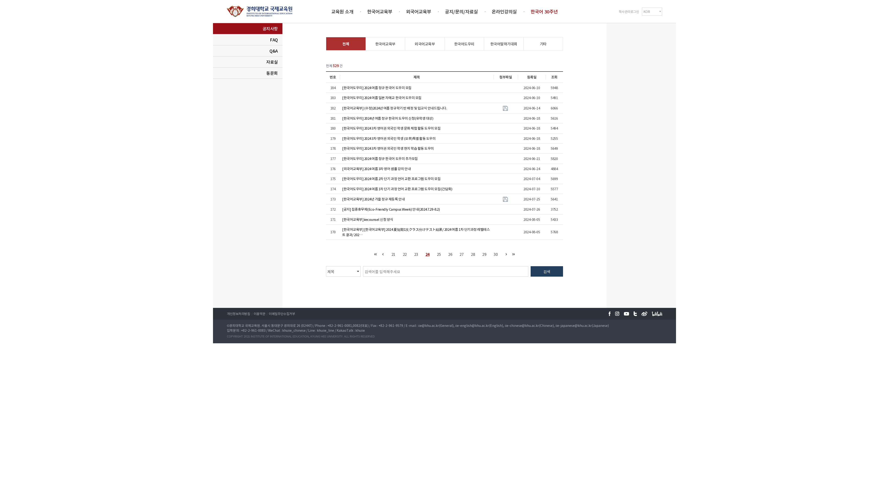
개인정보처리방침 (238, 313)
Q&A (273, 51)
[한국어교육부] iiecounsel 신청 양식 (367, 219)
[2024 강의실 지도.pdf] (505, 107)
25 (439, 254)
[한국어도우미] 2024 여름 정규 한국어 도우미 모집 (377, 87)
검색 (546, 271)
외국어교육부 (418, 11)
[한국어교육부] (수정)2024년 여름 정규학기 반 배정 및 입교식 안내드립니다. (394, 108)
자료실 (272, 62)
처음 (375, 254)
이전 (383, 254)
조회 (554, 77)
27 (461, 254)
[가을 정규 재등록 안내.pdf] (505, 198)
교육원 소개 (342, 11)
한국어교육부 (379, 11)
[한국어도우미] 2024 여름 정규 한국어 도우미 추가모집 (380, 158)
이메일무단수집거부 (282, 313)
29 (484, 254)
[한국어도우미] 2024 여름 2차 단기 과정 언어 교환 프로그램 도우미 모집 (391, 178)
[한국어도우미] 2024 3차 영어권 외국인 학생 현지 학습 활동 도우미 (388, 148)
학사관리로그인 (629, 11)
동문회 (272, 73)
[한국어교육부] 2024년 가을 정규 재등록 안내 (373, 199)
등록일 (532, 77)
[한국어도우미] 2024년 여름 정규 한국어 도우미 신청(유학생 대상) (387, 118)
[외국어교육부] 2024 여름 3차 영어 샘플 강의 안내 (376, 168)
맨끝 (513, 254)
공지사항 (270, 28)
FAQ (274, 40)
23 (416, 254)
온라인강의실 (504, 11)
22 (405, 254)
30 (496, 254)
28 (473, 254)
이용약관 (259, 313)
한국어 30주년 (544, 11)
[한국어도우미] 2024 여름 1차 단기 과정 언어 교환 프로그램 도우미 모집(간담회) (397, 188)
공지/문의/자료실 (461, 11)
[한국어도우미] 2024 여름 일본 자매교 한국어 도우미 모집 (382, 97)
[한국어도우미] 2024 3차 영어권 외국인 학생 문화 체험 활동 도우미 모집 (391, 128)
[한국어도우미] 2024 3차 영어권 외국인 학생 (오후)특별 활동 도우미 (388, 138)
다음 (506, 254)
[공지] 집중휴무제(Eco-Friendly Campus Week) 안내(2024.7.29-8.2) (391, 209)
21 (393, 254)
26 (450, 254)
